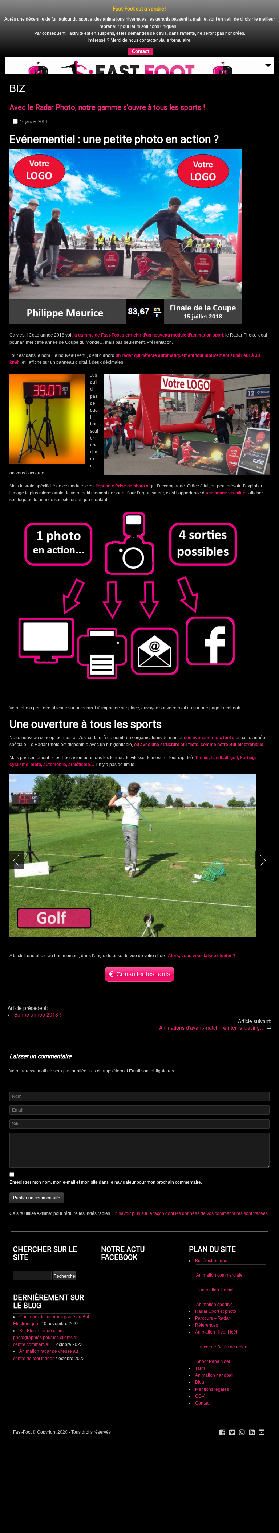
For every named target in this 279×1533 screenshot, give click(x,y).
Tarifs (200, 1368)
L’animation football (215, 1290)
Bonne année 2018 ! (37, 1014)
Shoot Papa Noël (213, 1361)
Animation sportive (214, 1304)
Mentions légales (212, 1389)
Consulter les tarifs (143, 974)
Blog (199, 1382)
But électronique (211, 1260)
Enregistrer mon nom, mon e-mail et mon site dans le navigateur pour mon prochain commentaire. (105, 1182)
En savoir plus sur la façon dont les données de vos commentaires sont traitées (190, 1213)
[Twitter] (232, 1432)
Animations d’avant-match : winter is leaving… (212, 1027)
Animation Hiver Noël (216, 1332)
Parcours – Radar (212, 1318)
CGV (200, 1396)
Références (206, 1325)
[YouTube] (261, 1432)
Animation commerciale (219, 1275)
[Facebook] (222, 1432)
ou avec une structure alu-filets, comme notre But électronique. (199, 744)
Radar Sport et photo (215, 1311)
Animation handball (214, 1375)
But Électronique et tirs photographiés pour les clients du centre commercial (46, 1337)
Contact (140, 51)
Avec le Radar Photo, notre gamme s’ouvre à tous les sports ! (107, 107)
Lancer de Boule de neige (221, 1346)
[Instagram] (242, 1432)
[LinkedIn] (251, 1432)
